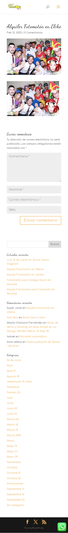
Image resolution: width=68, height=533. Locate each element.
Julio (10, 398)
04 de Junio (14, 360)
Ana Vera (12, 317)
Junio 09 (12, 408)
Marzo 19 (12, 430)
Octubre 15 (13, 473)
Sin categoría (15, 505)
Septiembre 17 (15, 489)
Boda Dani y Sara (34, 317)
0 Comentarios (33, 32)
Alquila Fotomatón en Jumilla (25, 274)
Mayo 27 (12, 451)
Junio (10, 403)
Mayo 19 (12, 446)
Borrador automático (33, 336)
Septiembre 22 (16, 500)
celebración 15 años (19, 381)
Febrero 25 (13, 392)
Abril (10, 365)
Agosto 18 (13, 376)
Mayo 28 (12, 456)
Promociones (15, 483)
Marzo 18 (12, 424)
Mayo (10, 440)
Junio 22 (12, 414)
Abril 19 (11, 371)
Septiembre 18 (15, 494)
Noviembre (14, 462)
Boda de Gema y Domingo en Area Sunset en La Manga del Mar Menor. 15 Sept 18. (32, 326)
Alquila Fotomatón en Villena (25, 269)
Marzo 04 (13, 419)
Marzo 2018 (14, 435)
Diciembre (13, 387)
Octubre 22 (14, 478)
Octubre (12, 467)
